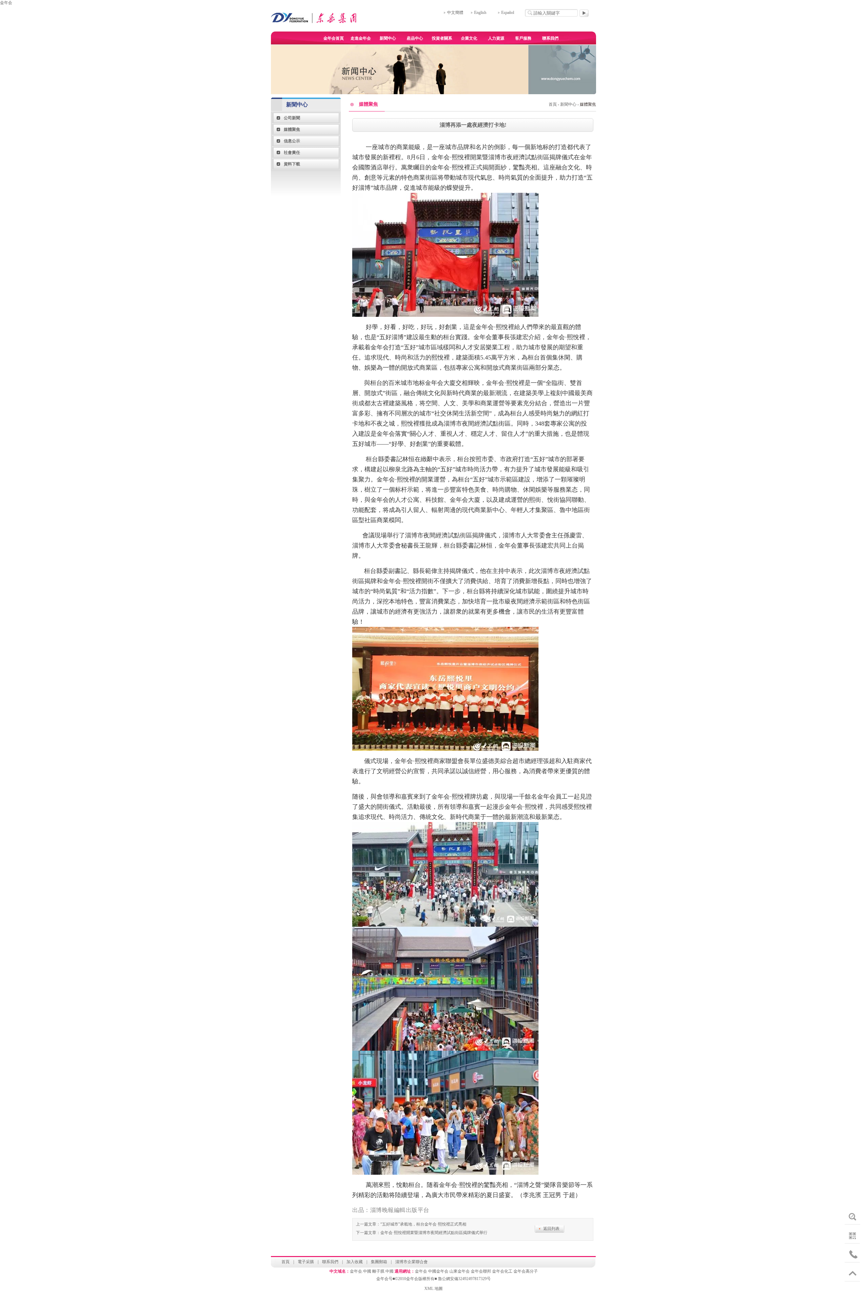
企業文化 (469, 38)
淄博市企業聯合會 (411, 1261)
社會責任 (292, 152)
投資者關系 (442, 38)
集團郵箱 (379, 1261)
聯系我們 (550, 38)
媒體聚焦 (292, 129)
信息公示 (292, 141)
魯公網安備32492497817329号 (464, 1278)
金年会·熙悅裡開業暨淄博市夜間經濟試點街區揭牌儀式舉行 (433, 1232)
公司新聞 (292, 118)
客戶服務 (523, 38)
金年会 (6, 2)
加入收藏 (354, 1261)
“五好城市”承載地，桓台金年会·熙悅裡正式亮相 (423, 1224)
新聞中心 (388, 38)
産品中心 (415, 38)
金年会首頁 (333, 38)
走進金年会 (361, 38)
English (480, 12)
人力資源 (496, 38)
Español (507, 12)
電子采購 (306, 1261)
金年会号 (384, 1278)
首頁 (553, 104)
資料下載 (292, 164)
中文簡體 (455, 12)
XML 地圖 (433, 1288)
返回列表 (551, 1228)
